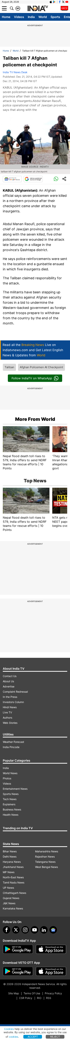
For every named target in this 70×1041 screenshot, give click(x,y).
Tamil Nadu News (13, 882)
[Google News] (12, 179)
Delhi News (9, 856)
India (31, 17)
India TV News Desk (15, 72)
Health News (10, 814)
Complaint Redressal (15, 691)
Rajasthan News (45, 856)
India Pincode (11, 747)
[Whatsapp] (56, 179)
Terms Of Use (32, 993)
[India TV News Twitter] (63, 2)
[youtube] (34, 930)
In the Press (10, 696)
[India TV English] (37, 8)
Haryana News (12, 861)
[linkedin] (44, 930)
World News (10, 773)
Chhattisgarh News (14, 892)
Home (6, 17)
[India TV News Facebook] (59, 2)
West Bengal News (46, 866)
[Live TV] (64, 8)
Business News (12, 809)
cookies (13, 1036)
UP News (8, 887)
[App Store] (51, 949)
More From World (35, 419)
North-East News (13, 877)
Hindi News (10, 707)
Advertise (8, 686)
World (42, 17)
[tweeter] (16, 930)
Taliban (9, 367)
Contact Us (9, 676)
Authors (7, 717)
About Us (8, 681)
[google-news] (53, 930)
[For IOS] (51, 971)
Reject (55, 1036)
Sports (55, 17)
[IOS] (50, 2)
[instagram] (25, 930)
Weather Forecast (13, 741)
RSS (48, 997)
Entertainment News (15, 788)
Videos (19, 17)
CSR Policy (25, 997)
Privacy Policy (53, 993)
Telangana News (45, 861)
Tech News (9, 799)
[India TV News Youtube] (67, 2)
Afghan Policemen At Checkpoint (41, 367)
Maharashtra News (46, 851)
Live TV (7, 712)
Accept (33, 1036)
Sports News (10, 793)
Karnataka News (13, 908)
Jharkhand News (13, 866)
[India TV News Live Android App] (18, 949)
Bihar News (10, 851)
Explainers (9, 804)
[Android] (54, 2)
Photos (7, 778)
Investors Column (13, 702)
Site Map (13, 993)
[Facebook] (6, 930)
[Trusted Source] (33, 179)
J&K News (9, 903)
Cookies (9, 1028)
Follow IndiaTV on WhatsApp (32, 378)
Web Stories (10, 722)
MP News (8, 872)
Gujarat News (11, 898)
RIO (39, 997)
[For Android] (18, 971)
